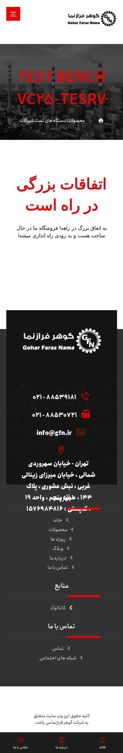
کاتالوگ (58, 608)
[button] (13, 14)
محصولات (58, 530)
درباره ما (58, 558)
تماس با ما (58, 567)
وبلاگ (57, 548)
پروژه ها (58, 539)
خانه (57, 520)
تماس (58, 648)
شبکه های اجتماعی (58, 658)
